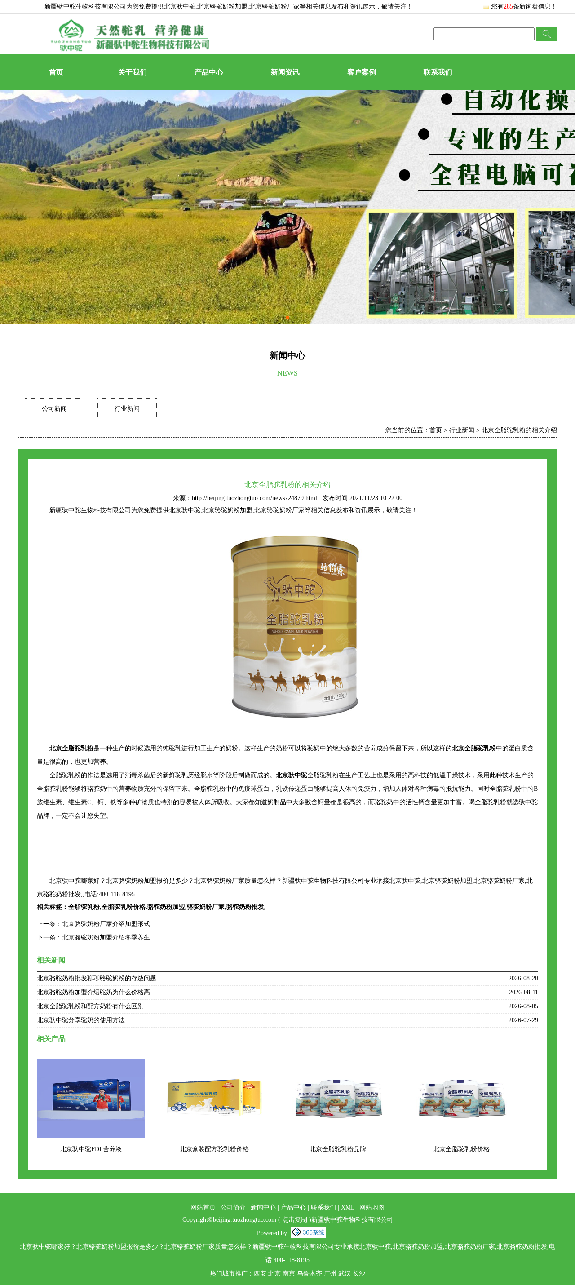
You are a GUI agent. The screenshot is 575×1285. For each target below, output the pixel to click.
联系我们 (438, 72)
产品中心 (209, 72)
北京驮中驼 (179, 6)
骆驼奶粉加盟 (166, 907)
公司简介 (233, 1207)
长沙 (359, 1273)
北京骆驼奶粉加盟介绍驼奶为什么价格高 (93, 992)
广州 (330, 1273)
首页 (56, 72)
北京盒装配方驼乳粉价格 (214, 1149)
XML (347, 1207)
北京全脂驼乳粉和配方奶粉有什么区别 (90, 1006)
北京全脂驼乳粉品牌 (338, 1149)
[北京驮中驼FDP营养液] (91, 1065)
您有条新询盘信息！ (524, 6)
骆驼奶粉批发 (245, 907)
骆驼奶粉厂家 (206, 907)
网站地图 (372, 1207)
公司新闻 (54, 408)
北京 (274, 1273)
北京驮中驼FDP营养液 (91, 1149)
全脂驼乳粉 (84, 907)
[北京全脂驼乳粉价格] (461, 1065)
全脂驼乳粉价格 (124, 907)
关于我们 (132, 72)
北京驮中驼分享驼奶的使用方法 (81, 1020)
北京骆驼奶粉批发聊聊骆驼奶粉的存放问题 (96, 978)
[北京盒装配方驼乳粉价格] (214, 1065)
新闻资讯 (285, 72)
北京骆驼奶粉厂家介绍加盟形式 (106, 924)
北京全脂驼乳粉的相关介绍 (519, 430)
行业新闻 (127, 408)
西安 (260, 1273)
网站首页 (203, 1207)
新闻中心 (263, 1207)
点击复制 (294, 1219)
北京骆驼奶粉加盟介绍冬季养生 (106, 937)
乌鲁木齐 (309, 1273)
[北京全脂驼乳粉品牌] (338, 1065)
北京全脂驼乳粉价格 (461, 1149)
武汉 (344, 1273)
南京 (289, 1273)
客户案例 (361, 72)
